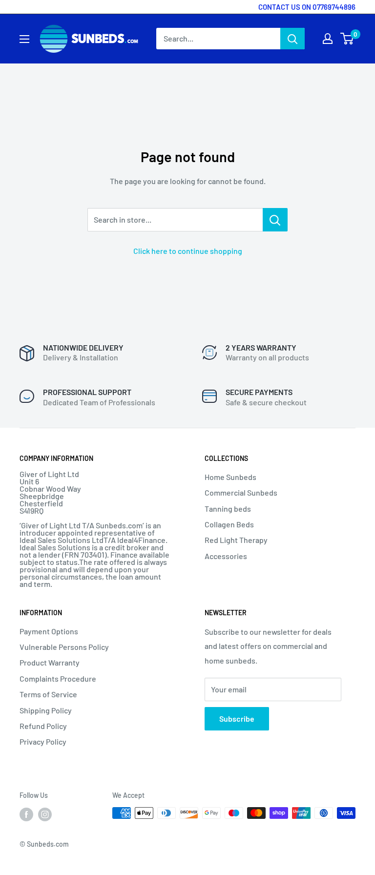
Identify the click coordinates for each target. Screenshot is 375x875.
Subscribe (236, 718)
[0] (347, 38)
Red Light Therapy (236, 539)
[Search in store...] (275, 219)
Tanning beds (228, 508)
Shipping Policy (46, 710)
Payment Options (49, 631)
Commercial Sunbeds (241, 492)
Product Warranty (50, 662)
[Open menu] (24, 39)
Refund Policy (43, 725)
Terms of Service (48, 694)
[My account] (328, 38)
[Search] (292, 38)
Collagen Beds (229, 524)
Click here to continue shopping (187, 250)
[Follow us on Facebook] (26, 814)
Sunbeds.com (48, 844)
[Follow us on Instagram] (45, 814)
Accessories (226, 556)
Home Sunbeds (230, 476)
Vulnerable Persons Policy (64, 646)
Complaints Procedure (58, 678)
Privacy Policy (43, 741)
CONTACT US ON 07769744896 (306, 6)
